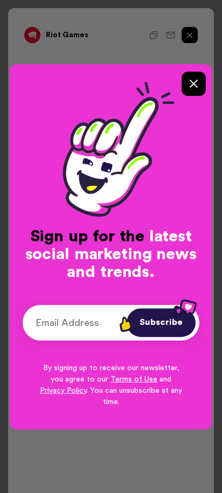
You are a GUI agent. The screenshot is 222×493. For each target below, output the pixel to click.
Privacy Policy (63, 390)
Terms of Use (133, 379)
